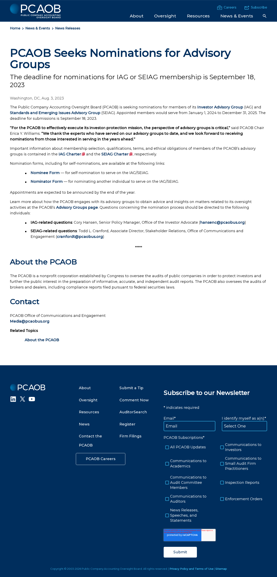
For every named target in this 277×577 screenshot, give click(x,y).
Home (15, 28)
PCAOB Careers (100, 459)
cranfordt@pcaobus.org (80, 236)
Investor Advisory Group (220, 107)
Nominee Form (45, 173)
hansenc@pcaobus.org (222, 222)
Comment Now (134, 400)
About (85, 388)
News (84, 424)
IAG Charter (72, 154)
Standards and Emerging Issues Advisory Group (55, 113)
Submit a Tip (131, 388)
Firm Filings (130, 436)
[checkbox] (215, 482)
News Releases (67, 28)
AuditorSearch (133, 412)
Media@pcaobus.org (29, 321)
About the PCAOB (42, 340)
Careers (230, 7)
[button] (264, 16)
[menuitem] (136, 15)
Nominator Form (47, 181)
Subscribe (259, 7)
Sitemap (221, 568)
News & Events (37, 28)
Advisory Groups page (77, 207)
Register (127, 424)
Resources (89, 412)
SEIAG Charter (117, 154)
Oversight (88, 400)
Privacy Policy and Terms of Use (192, 568)
